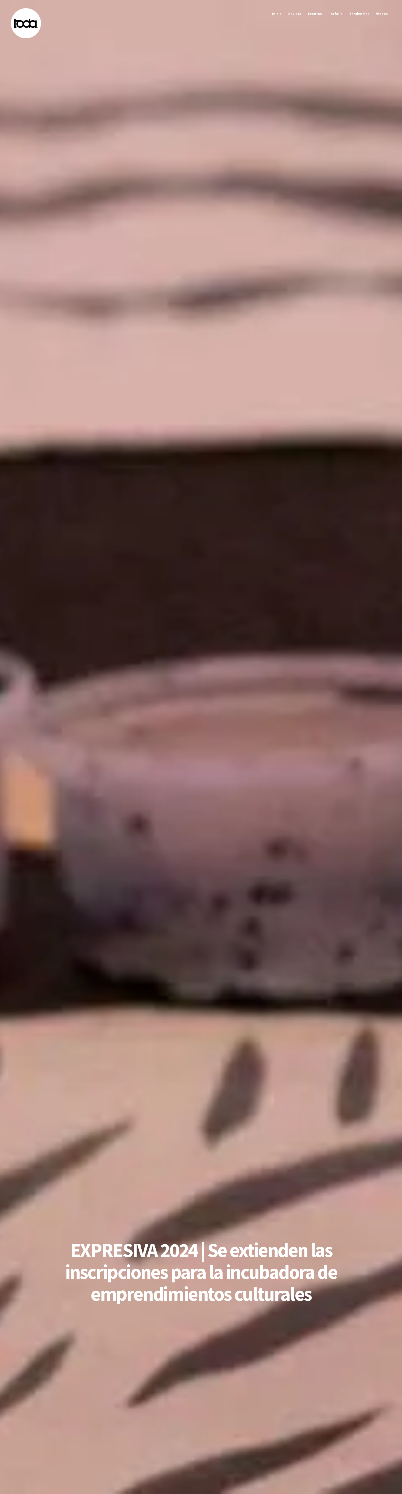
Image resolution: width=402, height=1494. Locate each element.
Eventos (315, 13)
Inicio (277, 13)
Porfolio (335, 13)
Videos (382, 13)
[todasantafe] (26, 37)
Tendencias (359, 13)
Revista (294, 13)
